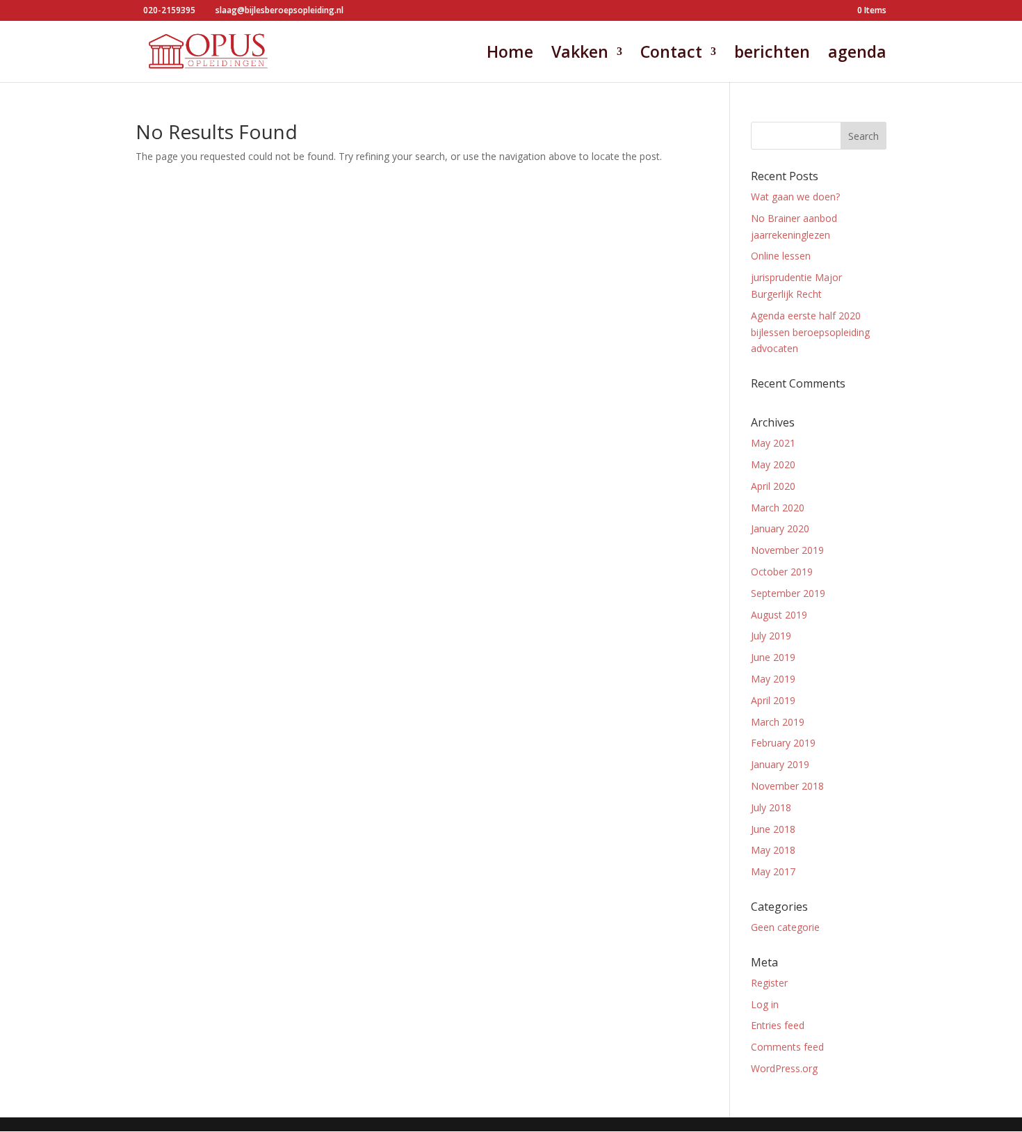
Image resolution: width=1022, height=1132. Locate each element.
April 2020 (773, 486)
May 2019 (773, 678)
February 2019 (783, 742)
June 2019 (773, 657)
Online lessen (781, 255)
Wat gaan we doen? (795, 196)
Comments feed (787, 1046)
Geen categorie (785, 927)
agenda (857, 55)
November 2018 (787, 785)
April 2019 (773, 700)
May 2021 (773, 442)
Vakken (579, 55)
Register (769, 982)
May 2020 (773, 464)
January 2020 (780, 528)
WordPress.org (784, 1068)
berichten (772, 55)
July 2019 (771, 635)
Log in (765, 1004)
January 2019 (780, 764)
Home (510, 55)
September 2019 (788, 593)
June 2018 (773, 829)
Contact (671, 55)
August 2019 (779, 614)
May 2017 (773, 871)
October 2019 (782, 571)
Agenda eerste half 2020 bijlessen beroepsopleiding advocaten (810, 332)
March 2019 (777, 721)
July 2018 (771, 807)
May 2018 (773, 849)
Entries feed (777, 1025)
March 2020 (777, 507)
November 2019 (787, 550)
